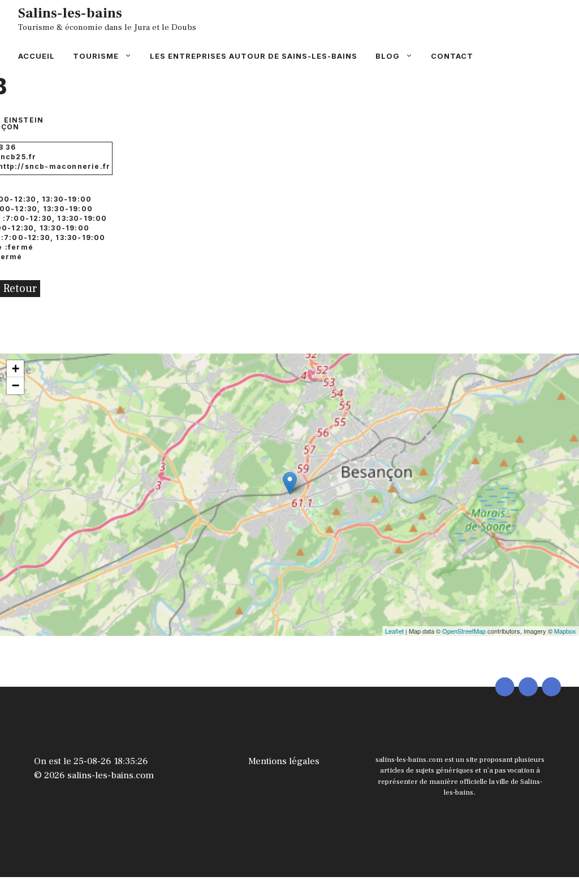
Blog (387, 55)
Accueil (36, 55)
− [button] (15, 385)
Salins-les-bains (70, 13)
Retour (20, 288)
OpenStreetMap (464, 630)
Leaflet (394, 630)
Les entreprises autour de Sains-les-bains (253, 55)
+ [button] (15, 368)
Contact (452, 55)
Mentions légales (283, 761)
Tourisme (96, 55)
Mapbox (565, 630)
